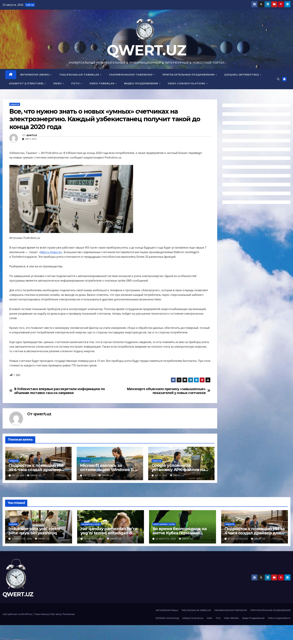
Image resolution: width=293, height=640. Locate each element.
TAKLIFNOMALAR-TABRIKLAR (79, 74)
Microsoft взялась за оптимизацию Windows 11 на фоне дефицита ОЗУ (109, 469)
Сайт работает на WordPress (18, 614)
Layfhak (13, 524)
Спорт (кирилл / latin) (164, 524)
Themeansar (68, 614)
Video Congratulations (187, 83)
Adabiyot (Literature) (26, 83)
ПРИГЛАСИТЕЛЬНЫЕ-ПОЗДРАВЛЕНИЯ (188, 74)
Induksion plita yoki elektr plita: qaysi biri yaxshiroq (34, 530)
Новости (14, 104)
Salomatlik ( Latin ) (91, 524)
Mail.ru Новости (50, 252)
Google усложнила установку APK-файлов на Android (178, 469)
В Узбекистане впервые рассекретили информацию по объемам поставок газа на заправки (59, 391)
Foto (75, 83)
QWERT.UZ (146, 50)
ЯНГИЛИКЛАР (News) (35, 74)
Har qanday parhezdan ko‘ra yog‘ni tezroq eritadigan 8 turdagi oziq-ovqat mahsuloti (109, 533)
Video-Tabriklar (102, 83)
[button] (278, 79)
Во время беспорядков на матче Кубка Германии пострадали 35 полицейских (182, 533)
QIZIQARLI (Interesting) (242, 74)
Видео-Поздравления (141, 83)
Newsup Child (48, 614)
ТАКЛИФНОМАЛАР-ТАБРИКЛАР (131, 74)
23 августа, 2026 (22, 538)
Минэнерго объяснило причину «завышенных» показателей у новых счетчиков (166, 391)
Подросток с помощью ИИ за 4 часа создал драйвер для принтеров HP (36, 469)
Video (57, 83)
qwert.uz (31, 135)
